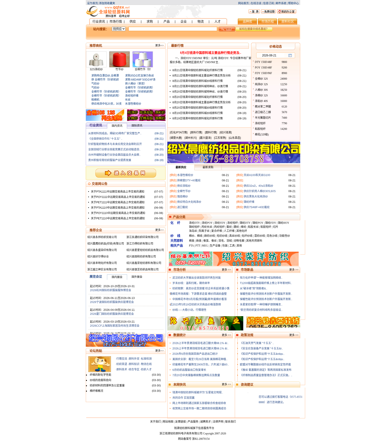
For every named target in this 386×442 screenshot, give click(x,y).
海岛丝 (193, 230)
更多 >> (226, 269)
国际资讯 (137, 125)
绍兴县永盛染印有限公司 (102, 250)
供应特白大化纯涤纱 (189, 201)
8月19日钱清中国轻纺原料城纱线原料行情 (197, 113)
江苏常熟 (220, 137)
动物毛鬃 (239, 240)
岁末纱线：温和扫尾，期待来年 (191, 283)
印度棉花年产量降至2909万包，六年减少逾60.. (200, 364)
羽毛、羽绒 (225, 240)
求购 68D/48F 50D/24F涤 (140, 79)
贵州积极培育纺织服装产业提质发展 (109, 160)
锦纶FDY (270, 222)
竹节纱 (119, 69)
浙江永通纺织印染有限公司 (142, 237)
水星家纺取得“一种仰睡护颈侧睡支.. (261, 304)
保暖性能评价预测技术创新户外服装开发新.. (266, 293)
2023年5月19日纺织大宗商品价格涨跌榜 (196, 304)
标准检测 (146, 358)
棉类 (191, 240)
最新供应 (181, 167)
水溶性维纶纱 (133, 103)
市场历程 (267, 21)
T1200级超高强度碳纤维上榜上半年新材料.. (266, 283)
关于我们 (155, 421)
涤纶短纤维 (131, 95)
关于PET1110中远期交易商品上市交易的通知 (118, 218)
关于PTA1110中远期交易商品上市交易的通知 (118, 207)
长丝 (127, 99)
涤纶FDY (219, 222)
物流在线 (146, 364)
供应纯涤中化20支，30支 (106, 103)
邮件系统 (281, 3)
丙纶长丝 (206, 226)
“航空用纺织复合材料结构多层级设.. (261, 309)
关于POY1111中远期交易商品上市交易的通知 (118, 197)
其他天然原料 (254, 240)
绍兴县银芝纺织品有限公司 (142, 269)
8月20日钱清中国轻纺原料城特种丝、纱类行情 (200, 91)
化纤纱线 (247, 235)
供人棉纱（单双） (136, 83)
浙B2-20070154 (201, 438)
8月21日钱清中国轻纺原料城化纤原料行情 (197, 70)
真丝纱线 (234, 235)
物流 (200, 21)
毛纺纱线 (222, 235)
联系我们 (230, 421)
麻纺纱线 (209, 235)
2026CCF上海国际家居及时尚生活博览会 (114, 325)
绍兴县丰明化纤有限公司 (102, 263)
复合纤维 (216, 230)
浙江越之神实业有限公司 (102, 269)
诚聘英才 (205, 421)
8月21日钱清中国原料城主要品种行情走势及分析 (201, 75)
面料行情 (211, 132)
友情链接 (180, 421)
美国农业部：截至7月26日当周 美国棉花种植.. (199, 359)
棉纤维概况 (96, 390)
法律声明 (218, 421)
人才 (217, 21)
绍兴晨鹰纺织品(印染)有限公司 (105, 243)
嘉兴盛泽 (205, 137)
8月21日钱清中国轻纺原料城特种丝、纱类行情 (200, 86)
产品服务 (193, 421)
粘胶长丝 (253, 226)
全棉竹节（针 (143, 69)
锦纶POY (257, 222)
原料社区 (287, 21)
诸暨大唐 (175, 137)
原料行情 (196, 132)
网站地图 (168, 421)
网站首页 (243, 3)
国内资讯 (117, 125)
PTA (191, 245)
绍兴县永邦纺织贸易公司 (102, 237)
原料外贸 (134, 358)
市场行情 (115, 21)
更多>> (159, 45)
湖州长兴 (190, 137)
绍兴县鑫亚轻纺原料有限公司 (143, 263)
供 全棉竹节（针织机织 (105, 79)
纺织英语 (121, 364)
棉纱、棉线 (195, 235)
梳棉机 (95, 99)
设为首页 (92, 3)
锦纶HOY (283, 222)
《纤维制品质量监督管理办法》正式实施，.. (266, 375)
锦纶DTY (245, 222)
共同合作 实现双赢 (183, 397)
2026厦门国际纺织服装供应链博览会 (112, 313)
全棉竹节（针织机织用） (106, 91)
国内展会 (117, 277)
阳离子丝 (204, 230)
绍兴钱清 (225, 132)
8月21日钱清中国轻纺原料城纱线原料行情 (197, 81)
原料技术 (121, 369)
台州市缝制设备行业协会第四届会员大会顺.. (114, 154)
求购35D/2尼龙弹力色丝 (139, 75)
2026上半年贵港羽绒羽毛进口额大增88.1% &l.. (200, 343)
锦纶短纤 (194, 226)
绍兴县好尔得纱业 (98, 256)
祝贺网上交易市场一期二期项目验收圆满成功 (199, 408)
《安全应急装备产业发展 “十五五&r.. (261, 348)
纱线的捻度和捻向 (100, 380)
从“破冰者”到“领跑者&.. (253, 288)
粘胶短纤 (265, 226)
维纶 (243, 226)
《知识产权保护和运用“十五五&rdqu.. (262, 353)
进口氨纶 (182, 207)
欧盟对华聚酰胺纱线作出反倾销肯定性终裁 (265, 364)
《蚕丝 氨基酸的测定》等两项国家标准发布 (266, 369)
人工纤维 (229, 230)
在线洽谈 (256, 3)
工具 (232, 245)
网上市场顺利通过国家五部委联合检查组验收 (199, 403)
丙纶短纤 (219, 226)
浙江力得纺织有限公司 (139, 243)
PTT (197, 245)
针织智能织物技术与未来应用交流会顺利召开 (115, 144)
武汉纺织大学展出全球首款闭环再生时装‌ (196, 277)
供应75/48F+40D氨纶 (257, 207)
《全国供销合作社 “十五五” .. (105, 138)
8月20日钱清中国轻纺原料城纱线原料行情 (197, 107)
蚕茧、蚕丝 (210, 240)
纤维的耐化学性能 (100, 374)
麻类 (198, 240)
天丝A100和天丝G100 (257, 175)
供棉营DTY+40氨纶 (189, 180)
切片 (275, 226)
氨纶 (229, 226)
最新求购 (208, 167)
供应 (133, 21)
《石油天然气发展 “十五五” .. (257, 343)
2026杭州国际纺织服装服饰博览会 (110, 290)
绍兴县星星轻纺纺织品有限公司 (145, 250)
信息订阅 (268, 3)
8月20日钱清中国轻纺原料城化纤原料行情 (197, 97)
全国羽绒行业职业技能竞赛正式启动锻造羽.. (114, 149)
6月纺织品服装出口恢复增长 (189, 369)
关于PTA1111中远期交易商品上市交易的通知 (117, 191)
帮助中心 (293, 3)
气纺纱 (95, 83)
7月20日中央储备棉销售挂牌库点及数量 (196, 375)
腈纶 (236, 226)
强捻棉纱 (182, 196)
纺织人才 (146, 369)
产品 (167, 21)
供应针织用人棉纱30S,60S (260, 191)
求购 (150, 21)
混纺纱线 (259, 235)
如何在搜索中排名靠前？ (254, 29)
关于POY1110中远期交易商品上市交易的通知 (118, 213)
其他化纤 (241, 230)
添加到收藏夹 (107, 3)
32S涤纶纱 (96, 69)
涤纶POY (207, 222)
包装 (225, 245)
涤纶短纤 (232, 222)
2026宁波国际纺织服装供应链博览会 (112, 302)
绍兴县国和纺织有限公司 (141, 256)
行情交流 (121, 358)
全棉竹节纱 (184, 191)
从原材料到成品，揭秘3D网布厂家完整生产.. (114, 133)
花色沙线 (272, 235)
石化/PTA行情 (178, 132)
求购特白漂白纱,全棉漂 (105, 75)
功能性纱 (284, 235)
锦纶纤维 (249, 201)
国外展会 (137, 276)
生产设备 (215, 245)
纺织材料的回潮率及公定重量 (107, 385)
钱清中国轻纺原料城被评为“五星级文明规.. (197, 392)
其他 (239, 245)
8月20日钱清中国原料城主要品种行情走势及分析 (201, 102)
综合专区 (134, 369)
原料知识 (134, 364)
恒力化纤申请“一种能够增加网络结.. (261, 277)
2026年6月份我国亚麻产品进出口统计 (195, 353)
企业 (183, 21)
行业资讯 (98, 21)
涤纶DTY (194, 222)
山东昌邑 (234, 137)
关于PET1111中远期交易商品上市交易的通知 (118, 202)
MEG (205, 245)
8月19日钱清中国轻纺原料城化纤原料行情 (197, 118)
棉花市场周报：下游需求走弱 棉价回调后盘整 (199, 293)
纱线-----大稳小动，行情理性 (189, 309)
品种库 (247, 21)
